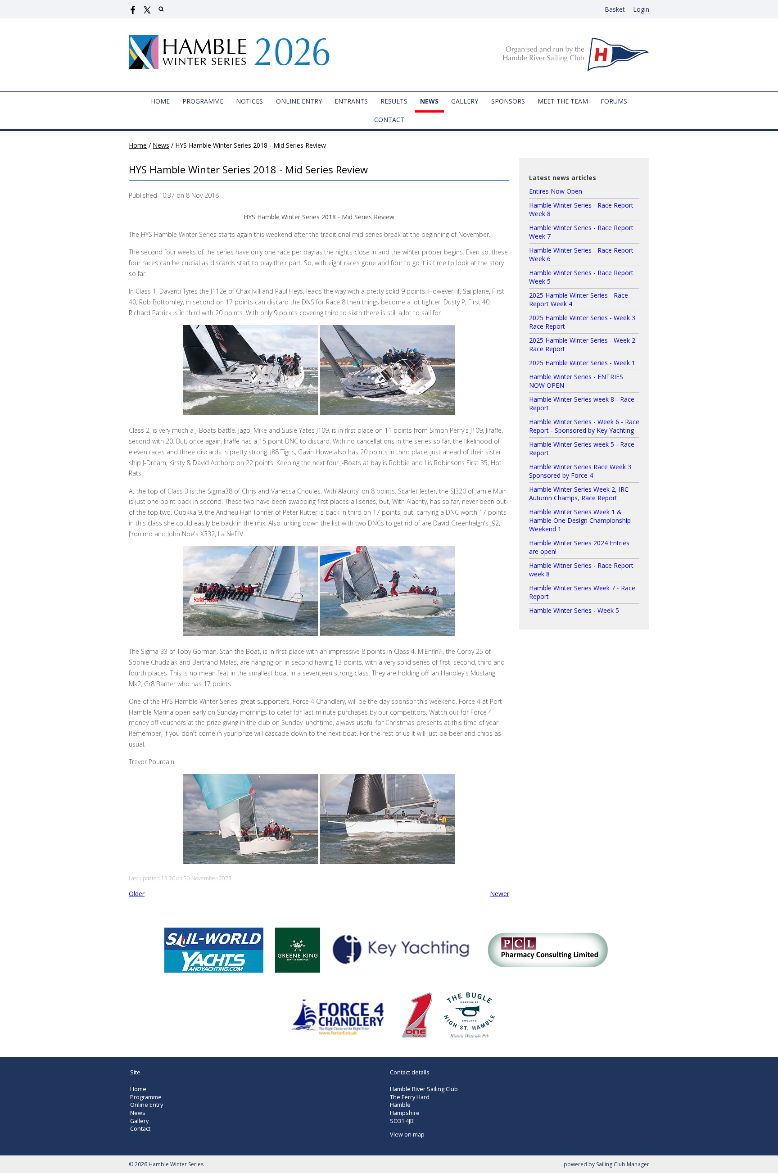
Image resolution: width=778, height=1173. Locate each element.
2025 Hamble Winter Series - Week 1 (582, 362)
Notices (249, 101)
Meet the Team (563, 101)
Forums (614, 101)
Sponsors (508, 101)
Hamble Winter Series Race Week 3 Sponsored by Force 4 (580, 471)
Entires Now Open (555, 191)
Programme (202, 101)
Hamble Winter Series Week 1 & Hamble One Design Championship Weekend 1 (580, 520)
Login (641, 9)
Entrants (351, 101)
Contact (389, 119)
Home (160, 101)
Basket (615, 9)
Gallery (464, 101)
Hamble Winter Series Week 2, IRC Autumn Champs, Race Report (579, 493)
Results (393, 101)
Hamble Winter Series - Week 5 (574, 610)
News (429, 101)
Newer (499, 893)
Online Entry (299, 101)
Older (137, 893)
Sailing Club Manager (622, 1164)
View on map (407, 1134)
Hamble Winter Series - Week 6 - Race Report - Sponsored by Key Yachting (584, 426)
